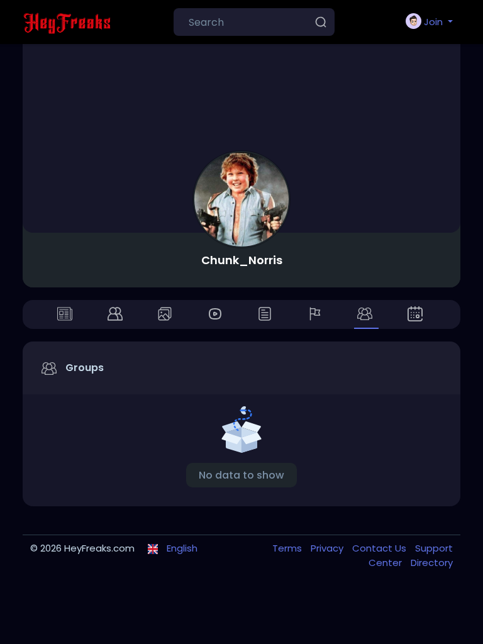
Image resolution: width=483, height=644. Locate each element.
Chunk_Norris (241, 260)
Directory (432, 562)
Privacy (328, 548)
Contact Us (380, 548)
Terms (288, 548)
